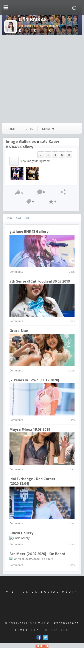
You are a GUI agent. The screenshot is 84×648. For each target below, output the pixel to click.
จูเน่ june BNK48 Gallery (28, 231)
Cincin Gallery (21, 533)
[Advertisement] (42, 79)
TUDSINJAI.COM (54, 629)
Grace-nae (18, 330)
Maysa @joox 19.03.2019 (29, 429)
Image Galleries (21, 141)
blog (29, 129)
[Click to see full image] (10, 26)
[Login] (74, 7)
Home (11, 129)
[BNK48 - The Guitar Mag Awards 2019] (17, 173)
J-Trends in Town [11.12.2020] (34, 380)
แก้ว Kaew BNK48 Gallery (32, 144)
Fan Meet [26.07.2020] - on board (37, 553)
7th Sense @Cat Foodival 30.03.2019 (39, 281)
